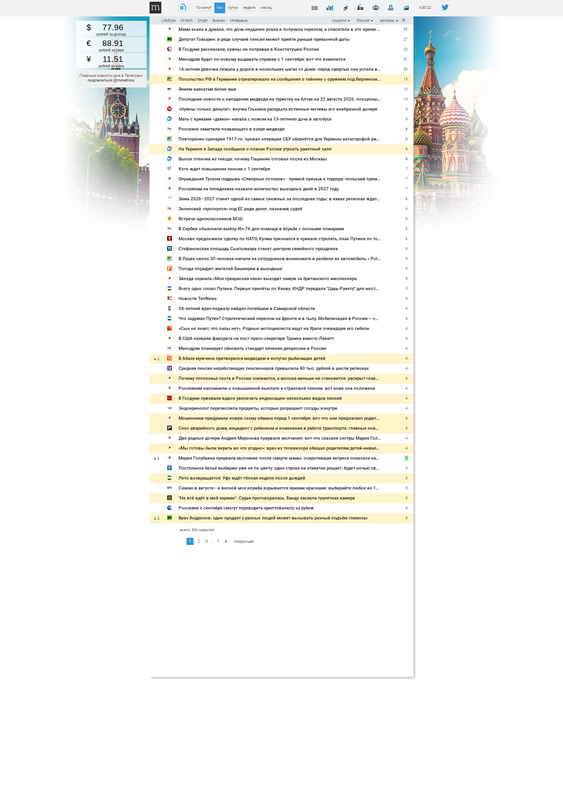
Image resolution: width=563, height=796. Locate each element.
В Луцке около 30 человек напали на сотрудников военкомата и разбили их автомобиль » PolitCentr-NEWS (291, 258)
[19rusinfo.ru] (169, 359)
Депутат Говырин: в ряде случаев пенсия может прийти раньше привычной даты (264, 39)
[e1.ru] (169, 329)
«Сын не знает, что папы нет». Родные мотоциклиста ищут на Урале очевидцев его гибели (274, 328)
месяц (266, 7)
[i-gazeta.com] (169, 169)
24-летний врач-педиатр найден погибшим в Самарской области (247, 308)
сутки (233, 7)
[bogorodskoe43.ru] (169, 219)
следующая (244, 541)
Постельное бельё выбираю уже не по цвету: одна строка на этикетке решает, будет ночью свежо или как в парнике (301, 468)
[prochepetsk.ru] (169, 489)
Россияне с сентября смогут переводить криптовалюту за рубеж (246, 508)
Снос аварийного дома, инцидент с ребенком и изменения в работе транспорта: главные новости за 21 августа (296, 428)
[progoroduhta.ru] (169, 469)
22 (405, 49)
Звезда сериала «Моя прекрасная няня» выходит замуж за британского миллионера (268, 278)
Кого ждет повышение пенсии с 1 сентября (224, 169)
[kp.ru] (169, 30)
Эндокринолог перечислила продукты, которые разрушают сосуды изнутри (258, 408)
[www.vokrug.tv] (169, 110)
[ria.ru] (169, 509)
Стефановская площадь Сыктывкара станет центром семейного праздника (258, 248)
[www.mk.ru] (169, 130)
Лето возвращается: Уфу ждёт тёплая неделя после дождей (242, 478)
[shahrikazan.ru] (169, 90)
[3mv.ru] (169, 239)
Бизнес (219, 20)
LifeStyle (168, 20)
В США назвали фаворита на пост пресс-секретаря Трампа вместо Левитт (256, 338)
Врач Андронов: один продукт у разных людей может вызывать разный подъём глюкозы (273, 518)
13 (405, 79)
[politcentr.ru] (169, 80)
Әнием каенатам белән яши (207, 89)
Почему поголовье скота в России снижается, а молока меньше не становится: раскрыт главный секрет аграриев (299, 378)
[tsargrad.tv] (169, 499)
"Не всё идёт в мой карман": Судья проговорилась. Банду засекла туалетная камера (267, 498)
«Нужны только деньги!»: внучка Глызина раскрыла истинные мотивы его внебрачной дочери (278, 109)
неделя (249, 7)
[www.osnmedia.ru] (169, 399)
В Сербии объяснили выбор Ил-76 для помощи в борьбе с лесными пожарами (261, 228)
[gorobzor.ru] (169, 269)
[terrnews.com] (169, 299)
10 (405, 89)
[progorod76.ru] (169, 429)
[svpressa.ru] (169, 50)
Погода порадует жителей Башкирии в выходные (230, 268)
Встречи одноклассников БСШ (211, 218)
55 (405, 29)
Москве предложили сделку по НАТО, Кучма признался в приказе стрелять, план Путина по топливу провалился (298, 238)
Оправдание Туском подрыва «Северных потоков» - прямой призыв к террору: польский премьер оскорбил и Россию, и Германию (316, 179)
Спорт (203, 20)
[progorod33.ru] (169, 199)
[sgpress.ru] (169, 309)
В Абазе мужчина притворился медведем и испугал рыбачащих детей (252, 358)
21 (405, 59)
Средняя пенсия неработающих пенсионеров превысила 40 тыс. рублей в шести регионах (274, 368)
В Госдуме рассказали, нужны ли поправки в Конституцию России (249, 49)
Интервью (239, 20)
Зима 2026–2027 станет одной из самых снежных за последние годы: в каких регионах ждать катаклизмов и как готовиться (312, 198)
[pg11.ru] (169, 249)
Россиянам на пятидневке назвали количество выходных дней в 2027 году (259, 189)
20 (405, 69)
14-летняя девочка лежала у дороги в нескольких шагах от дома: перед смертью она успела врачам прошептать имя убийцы (310, 69)
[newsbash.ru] (169, 289)
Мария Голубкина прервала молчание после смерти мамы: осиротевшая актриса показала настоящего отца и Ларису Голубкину (314, 458)
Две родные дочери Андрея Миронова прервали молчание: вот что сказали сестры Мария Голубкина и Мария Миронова (306, 438)
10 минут (203, 7)
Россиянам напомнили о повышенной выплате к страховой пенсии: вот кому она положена (277, 388)
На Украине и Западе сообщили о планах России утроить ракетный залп (255, 149)
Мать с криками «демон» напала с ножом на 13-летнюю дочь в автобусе (255, 119)
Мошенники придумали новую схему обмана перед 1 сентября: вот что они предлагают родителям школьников (296, 418)
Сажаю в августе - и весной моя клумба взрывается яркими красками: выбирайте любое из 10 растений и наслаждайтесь (308, 488)
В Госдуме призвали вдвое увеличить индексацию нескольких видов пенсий (260, 398)
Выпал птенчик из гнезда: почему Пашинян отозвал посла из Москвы (253, 159)
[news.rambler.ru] (169, 120)
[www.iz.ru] (169, 369)
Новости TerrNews (198, 298)
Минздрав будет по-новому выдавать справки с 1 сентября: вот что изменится (262, 59)
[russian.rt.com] (169, 40)
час (220, 7)
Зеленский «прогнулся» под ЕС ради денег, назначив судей (240, 208)
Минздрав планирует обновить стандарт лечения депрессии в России (252, 348)
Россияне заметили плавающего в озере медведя (231, 129)
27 (405, 39)
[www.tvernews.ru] (169, 409)
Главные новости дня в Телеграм (111, 77)
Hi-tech (187, 20)
